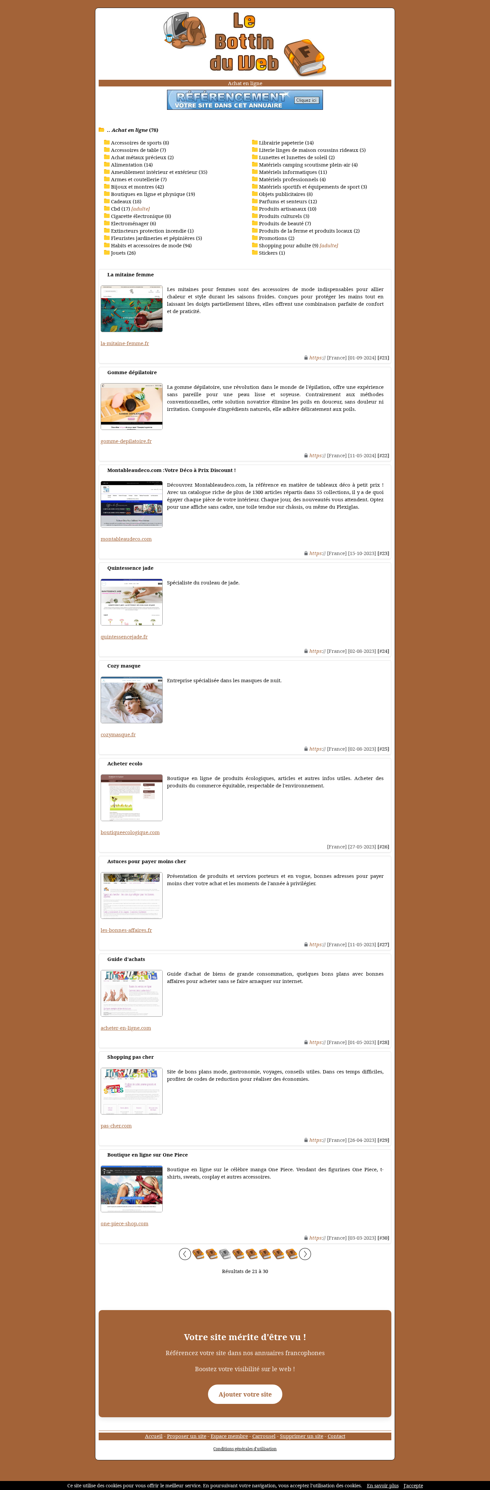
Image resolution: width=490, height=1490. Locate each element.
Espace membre (229, 1436)
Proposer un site (186, 1436)
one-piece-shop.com (124, 1223)
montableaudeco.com (126, 538)
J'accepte (413, 1485)
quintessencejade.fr (124, 636)
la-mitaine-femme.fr (125, 343)
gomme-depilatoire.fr (126, 441)
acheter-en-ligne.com (126, 1027)
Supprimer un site (301, 1436)
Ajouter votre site (245, 1394)
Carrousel (264, 1436)
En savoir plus (383, 1485)
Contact (336, 1436)
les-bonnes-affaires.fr (126, 930)
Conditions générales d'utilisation (245, 1449)
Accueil (154, 1436)
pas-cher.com (116, 1125)
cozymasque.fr (118, 734)
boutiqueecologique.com (130, 832)
